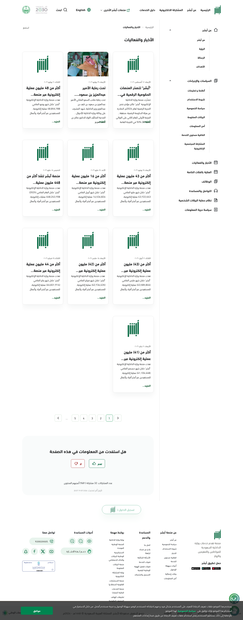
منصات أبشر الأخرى (114, 10)
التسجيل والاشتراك (142, 574)
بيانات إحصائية (170, 574)
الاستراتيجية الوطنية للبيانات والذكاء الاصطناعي (116, 556)
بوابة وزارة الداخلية (116, 540)
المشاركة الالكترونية (171, 9)
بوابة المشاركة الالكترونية (118, 574)
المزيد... (146, 121)
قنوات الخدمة (144, 562)
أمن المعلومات (170, 578)
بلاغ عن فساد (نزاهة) (144, 551)
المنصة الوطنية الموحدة (118, 546)
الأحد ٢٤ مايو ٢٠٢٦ (98, 170)
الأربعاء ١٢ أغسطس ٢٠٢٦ (141, 82)
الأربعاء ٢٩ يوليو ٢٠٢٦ (97, 82)
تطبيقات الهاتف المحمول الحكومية (116, 598)
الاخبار (174, 553)
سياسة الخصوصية (169, 544)
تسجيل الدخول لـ (125, 509)
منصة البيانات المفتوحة (118, 566)
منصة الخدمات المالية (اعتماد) (118, 590)
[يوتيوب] (51, 551)
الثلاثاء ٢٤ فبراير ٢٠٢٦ (52, 258)
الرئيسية (205, 9)
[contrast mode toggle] (89, 541)
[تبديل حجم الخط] (81, 541)
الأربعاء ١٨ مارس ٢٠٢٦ (96, 258)
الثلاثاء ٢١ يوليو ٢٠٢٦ (52, 82)
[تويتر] (43, 551)
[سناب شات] (26, 551)
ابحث (59, 10)
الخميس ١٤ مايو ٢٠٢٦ (51, 170)
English (80, 10)
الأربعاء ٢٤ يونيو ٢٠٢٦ (142, 170)
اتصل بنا (147, 545)
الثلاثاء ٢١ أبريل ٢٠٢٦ (143, 258)
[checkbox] (97, 463)
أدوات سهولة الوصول (170, 567)
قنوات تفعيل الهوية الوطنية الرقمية (142, 568)
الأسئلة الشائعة (144, 557)
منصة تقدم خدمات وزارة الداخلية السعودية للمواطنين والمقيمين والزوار (208, 549)
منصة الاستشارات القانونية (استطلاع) (116, 582)
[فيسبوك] (34, 551)
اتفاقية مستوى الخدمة (170, 559)
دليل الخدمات (147, 9)
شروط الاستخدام (169, 548)
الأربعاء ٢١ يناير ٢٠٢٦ (143, 346)
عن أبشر (191, 9)
